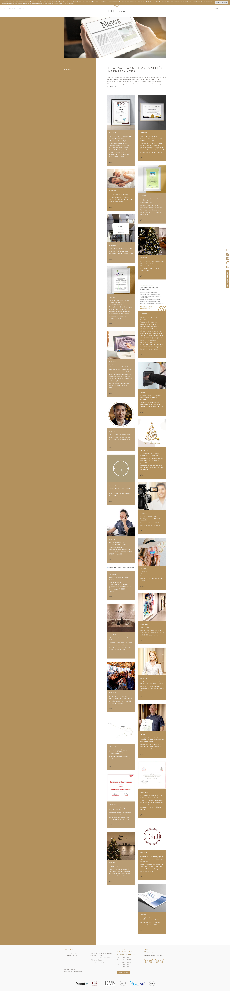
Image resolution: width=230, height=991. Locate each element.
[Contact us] (227, 252)
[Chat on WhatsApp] (227, 256)
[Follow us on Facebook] (227, 260)
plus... (110, 162)
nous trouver (153, 955)
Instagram (160, 84)
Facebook (113, 86)
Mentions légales (69, 969)
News (68, 70)
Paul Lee (116, 8)
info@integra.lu (71, 955)
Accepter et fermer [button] (221, 2)
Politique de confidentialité (73, 971)
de (215, 8)
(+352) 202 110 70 (16, 8)
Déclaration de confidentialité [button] (66, 3)
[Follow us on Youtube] (227, 269)
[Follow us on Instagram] (227, 264)
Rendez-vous (123, 972)
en (218, 8)
